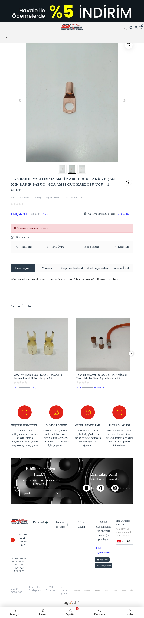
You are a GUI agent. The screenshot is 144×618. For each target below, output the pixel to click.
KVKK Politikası (51, 589)
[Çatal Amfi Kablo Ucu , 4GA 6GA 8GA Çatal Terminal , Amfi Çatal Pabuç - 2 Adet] (41, 344)
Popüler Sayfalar (60, 524)
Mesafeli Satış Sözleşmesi (35, 589)
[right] (131, 353)
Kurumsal (38, 522)
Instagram (94, 487)
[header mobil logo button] (72, 26)
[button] (20, 100)
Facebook (109, 487)
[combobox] (120, 541)
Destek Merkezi (23, 237)
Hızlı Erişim (81, 524)
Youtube (122, 487)
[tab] (23, 268)
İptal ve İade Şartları (64, 590)
